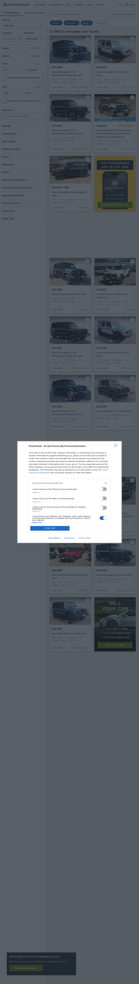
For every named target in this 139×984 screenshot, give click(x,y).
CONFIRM (50, 528)
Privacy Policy (85, 538)
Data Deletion (54, 538)
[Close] (116, 446)
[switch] (103, 489)
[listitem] (69, 483)
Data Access (69, 538)
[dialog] (69, 492)
